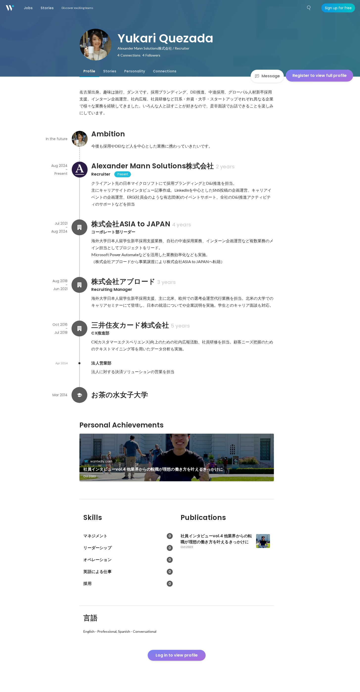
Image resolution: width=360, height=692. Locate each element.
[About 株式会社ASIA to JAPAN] (79, 227)
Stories (109, 71)
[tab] (89, 71)
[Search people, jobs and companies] (309, 8)
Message (271, 76)
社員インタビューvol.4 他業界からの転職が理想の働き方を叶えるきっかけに (153, 469)
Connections (164, 71)
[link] (176, 457)
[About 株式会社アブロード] (79, 285)
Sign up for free (338, 7)
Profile (89, 71)
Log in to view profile (177, 655)
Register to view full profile (319, 75)
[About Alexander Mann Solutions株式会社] (79, 169)
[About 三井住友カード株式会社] (79, 328)
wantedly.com (101, 461)
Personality (134, 71)
